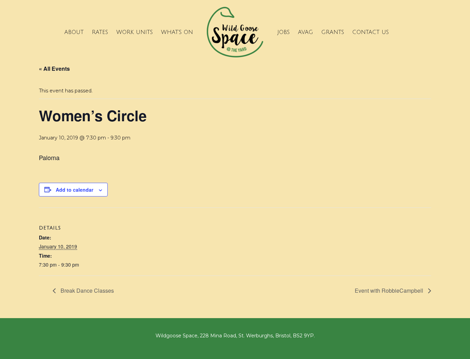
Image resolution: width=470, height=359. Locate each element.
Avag (305, 32)
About (74, 32)
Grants (332, 32)
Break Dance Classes (86, 290)
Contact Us (370, 32)
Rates (100, 32)
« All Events (54, 68)
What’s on (177, 32)
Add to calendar (74, 189)
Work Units (134, 32)
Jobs (283, 32)
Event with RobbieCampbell (390, 290)
